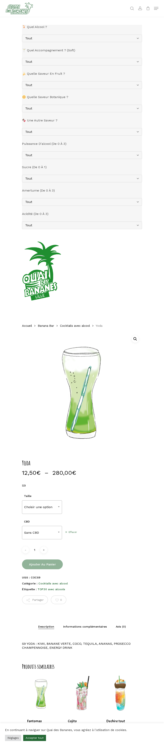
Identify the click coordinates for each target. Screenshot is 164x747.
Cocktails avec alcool (75, 326)
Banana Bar (46, 326)
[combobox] (42, 507)
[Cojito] (82, 693)
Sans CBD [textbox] (31, 532)
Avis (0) (121, 626)
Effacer (73, 532)
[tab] (46, 626)
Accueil (27, 326)
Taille (27, 496)
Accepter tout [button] (35, 737)
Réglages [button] (13, 737)
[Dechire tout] (120, 693)
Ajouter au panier (42, 564)
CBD (27, 521)
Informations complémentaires (85, 626)
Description (46, 626)
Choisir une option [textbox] (38, 507)
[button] (135, 339)
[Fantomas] (41, 693)
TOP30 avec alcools (51, 589)
